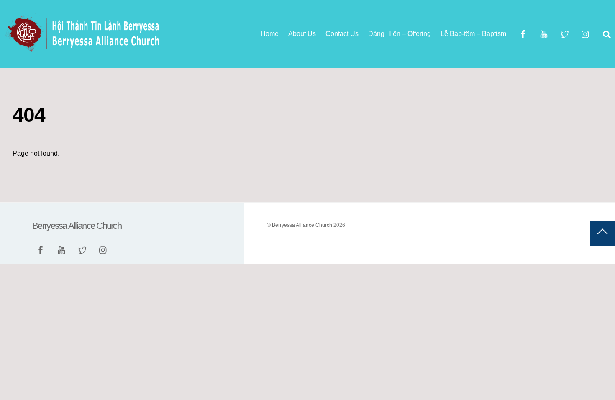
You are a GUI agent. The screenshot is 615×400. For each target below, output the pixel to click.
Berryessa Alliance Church (302, 225)
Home (270, 33)
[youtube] (544, 33)
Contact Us (342, 33)
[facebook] (523, 33)
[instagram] (585, 33)
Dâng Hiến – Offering (399, 33)
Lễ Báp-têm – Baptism (473, 33)
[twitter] (564, 33)
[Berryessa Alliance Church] (83, 48)
